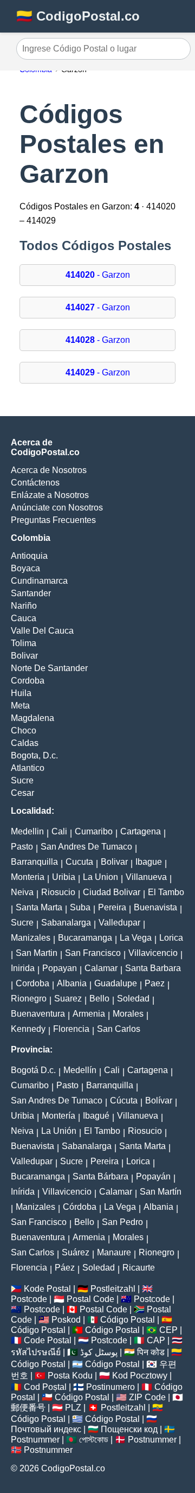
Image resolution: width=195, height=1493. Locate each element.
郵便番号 (28, 1407)
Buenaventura (38, 1013)
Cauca (23, 618)
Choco (23, 730)
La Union (100, 877)
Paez (155, 983)
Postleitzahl (112, 1288)
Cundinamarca (39, 580)
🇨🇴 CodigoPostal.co (78, 16)
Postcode (29, 1299)
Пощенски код (129, 1429)
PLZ (73, 1407)
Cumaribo (94, 831)
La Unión (58, 1130)
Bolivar (24, 655)
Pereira (112, 907)
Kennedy (28, 1028)
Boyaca (25, 568)
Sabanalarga (66, 922)
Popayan (59, 968)
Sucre (22, 780)
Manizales (30, 937)
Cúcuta (124, 1100)
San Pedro (122, 1222)
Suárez (75, 1252)
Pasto (22, 846)
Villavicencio (153, 953)
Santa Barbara (153, 968)
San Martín (160, 1191)
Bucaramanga (85, 937)
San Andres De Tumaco (86, 846)
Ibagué (96, 1115)
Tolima (23, 643)
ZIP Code (147, 1397)
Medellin (27, 831)
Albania (72, 983)
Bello (99, 998)
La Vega (136, 937)
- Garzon (98, 274)
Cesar (22, 792)
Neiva (22, 892)
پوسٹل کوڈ (99, 1352)
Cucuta (79, 861)
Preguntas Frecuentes (53, 520)
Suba (80, 907)
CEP (168, 1330)
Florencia (71, 1028)
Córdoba (79, 1206)
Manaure (114, 1252)
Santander (31, 593)
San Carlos (118, 1028)
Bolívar (158, 1100)
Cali (59, 831)
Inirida (23, 968)
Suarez (68, 998)
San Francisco (93, 953)
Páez (65, 1267)
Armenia (89, 1013)
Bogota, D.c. (34, 755)
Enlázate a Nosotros (50, 495)
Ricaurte (138, 1267)
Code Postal (48, 1340)
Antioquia (29, 555)
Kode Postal (47, 1288)
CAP (156, 1340)
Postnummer (35, 1439)
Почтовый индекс (46, 1429)
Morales (128, 1013)
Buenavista (155, 907)
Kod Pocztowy (139, 1375)
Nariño (24, 605)
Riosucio (58, 892)
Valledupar (119, 922)
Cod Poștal (45, 1387)
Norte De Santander (49, 668)
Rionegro (29, 998)
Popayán (153, 1176)
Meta (20, 705)
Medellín (79, 1070)
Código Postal (127, 1319)
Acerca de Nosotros (49, 470)
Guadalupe (115, 983)
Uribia (63, 877)
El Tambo (166, 892)
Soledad (133, 998)
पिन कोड (151, 1352)
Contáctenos (35, 482)
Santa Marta (39, 907)
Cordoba (27, 680)
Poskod (66, 1319)
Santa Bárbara (100, 1176)
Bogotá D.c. (33, 1070)
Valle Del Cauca (42, 630)
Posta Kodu (70, 1375)
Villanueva (146, 877)
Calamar (101, 968)
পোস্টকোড (93, 1439)
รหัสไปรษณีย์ (36, 1352)
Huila (21, 693)
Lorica (171, 937)
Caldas (24, 743)
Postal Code (90, 1299)
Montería (58, 1115)
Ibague (148, 861)
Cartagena (140, 831)
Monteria (27, 877)
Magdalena (32, 718)
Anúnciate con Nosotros (57, 507)
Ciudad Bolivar (111, 892)
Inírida (23, 1191)
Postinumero (110, 1387)
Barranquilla (34, 861)
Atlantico (27, 768)
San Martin (36, 953)
